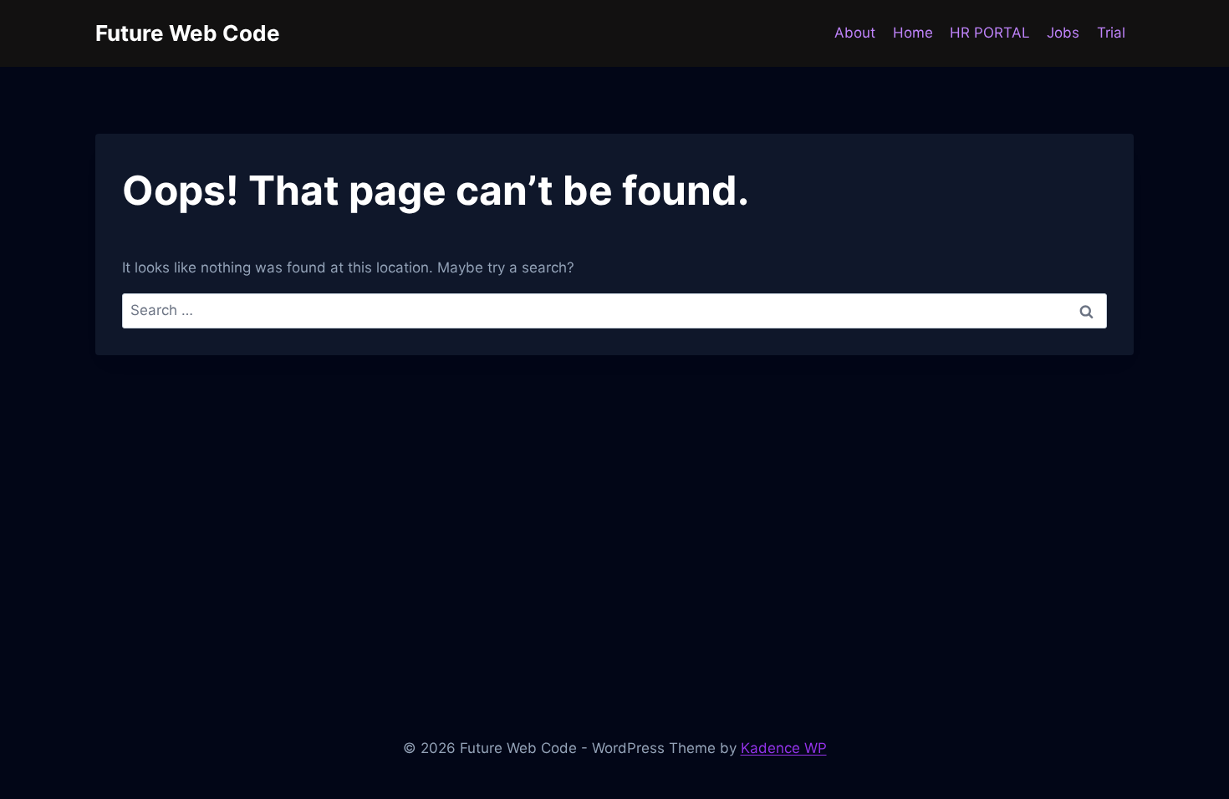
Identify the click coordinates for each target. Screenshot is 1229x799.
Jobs (1063, 32)
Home (913, 32)
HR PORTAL (990, 32)
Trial (1111, 32)
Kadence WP (784, 748)
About (854, 32)
